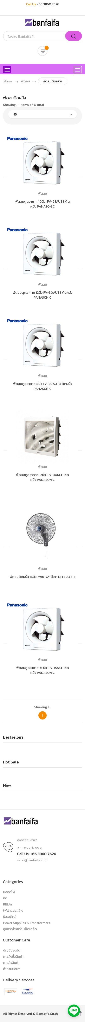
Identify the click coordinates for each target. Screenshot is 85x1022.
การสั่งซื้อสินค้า (13, 956)
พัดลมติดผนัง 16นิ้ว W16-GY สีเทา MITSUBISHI (43, 576)
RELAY (8, 904)
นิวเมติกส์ (9, 916)
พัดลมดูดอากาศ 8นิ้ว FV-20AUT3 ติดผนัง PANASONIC (42, 386)
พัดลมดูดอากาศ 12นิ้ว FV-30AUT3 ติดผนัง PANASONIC (42, 295)
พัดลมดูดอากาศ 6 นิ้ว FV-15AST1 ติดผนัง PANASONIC (42, 670)
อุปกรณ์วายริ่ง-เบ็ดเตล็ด (20, 928)
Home (8, 81)
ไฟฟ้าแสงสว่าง (13, 910)
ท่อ (5, 898)
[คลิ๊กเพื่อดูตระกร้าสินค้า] (42, 51)
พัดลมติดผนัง (52, 81)
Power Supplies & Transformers (26, 922)
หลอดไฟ (9, 891)
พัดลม (25, 81)
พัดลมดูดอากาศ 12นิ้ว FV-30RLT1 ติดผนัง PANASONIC (42, 477)
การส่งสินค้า (11, 962)
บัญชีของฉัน (11, 950)
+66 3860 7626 (48, 4)
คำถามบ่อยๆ (11, 968)
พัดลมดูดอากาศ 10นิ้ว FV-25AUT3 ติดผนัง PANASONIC (42, 204)
